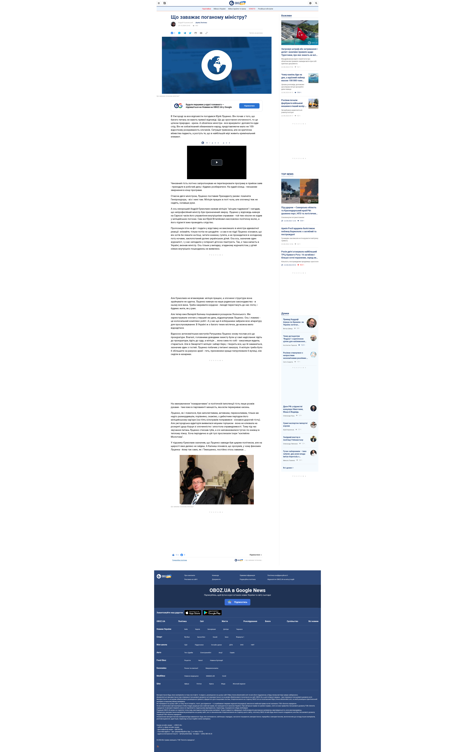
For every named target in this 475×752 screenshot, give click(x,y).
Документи (216, 579)
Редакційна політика (179, 560)
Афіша (186, 684)
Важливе (286, 15)
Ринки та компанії (191, 668)
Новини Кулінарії (216, 660)
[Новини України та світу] (239, 561)
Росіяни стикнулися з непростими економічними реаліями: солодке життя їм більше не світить (295, 356)
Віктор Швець (288, 328)
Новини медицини (191, 676)
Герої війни (206, 9)
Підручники (199, 645)
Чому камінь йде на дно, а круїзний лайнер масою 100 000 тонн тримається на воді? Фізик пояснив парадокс (293, 77)
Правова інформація (247, 575)
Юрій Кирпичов (288, 430)
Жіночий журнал (239, 684)
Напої (200, 660)
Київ (186, 629)
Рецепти (187, 660)
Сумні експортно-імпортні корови (295, 424)
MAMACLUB (210, 676)
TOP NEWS (287, 174)
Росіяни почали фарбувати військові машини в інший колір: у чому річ (293, 103)
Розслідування (250, 621)
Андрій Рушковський (185, 23)
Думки (285, 313)
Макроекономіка (212, 668)
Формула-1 (240, 637)
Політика (182, 621)
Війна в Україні (220, 9)
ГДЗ (185, 645)
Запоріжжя (211, 629)
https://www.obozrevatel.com (238, 695)
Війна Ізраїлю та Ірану (237, 9)
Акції (220, 653)
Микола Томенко (289, 460)
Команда (215, 575)
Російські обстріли (265, 9)
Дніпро (226, 629)
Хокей (215, 637)
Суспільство (292, 621)
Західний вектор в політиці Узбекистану (293, 438)
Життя (225, 621)
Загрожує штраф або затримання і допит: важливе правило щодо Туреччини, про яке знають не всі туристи (299, 52)
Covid (224, 676)
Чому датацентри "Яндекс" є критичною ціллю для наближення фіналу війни (294, 339)
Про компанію (189, 575)
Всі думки (287, 468)
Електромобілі (205, 653)
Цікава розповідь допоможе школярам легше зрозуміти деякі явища (292, 87)
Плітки (199, 684)
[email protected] (185, 734)
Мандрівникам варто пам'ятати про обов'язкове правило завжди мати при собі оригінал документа (298, 61)
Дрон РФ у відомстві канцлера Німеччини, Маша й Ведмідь (293, 409)
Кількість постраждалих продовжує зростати (299, 262)
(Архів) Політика (201, 23)
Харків (197, 629)
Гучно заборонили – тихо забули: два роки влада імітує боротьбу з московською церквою (294, 454)
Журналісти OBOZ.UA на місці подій (280, 579)
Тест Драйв (188, 653)
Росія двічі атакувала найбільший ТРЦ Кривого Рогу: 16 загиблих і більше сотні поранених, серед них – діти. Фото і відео (299, 254)
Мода (223, 684)
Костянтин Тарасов (290, 345)
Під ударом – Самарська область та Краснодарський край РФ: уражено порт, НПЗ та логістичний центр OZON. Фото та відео (299, 210)
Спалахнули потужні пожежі (292, 217)
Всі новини (313, 621)
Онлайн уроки (216, 645)
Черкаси (239, 629)
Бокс (226, 637)
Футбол (187, 637)
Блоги (268, 621)
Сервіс (232, 653)
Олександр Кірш (289, 416)
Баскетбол (201, 637)
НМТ (252, 645)
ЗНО (241, 645)
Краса (211, 684)
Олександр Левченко (290, 444)
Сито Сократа (288, 362)
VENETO (252, 9)
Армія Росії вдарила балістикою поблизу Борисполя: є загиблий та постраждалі (298, 231)
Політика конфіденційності (277, 575)
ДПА (231, 645)
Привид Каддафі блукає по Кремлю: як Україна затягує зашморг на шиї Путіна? (293, 322)
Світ (202, 621)
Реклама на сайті (190, 579)
